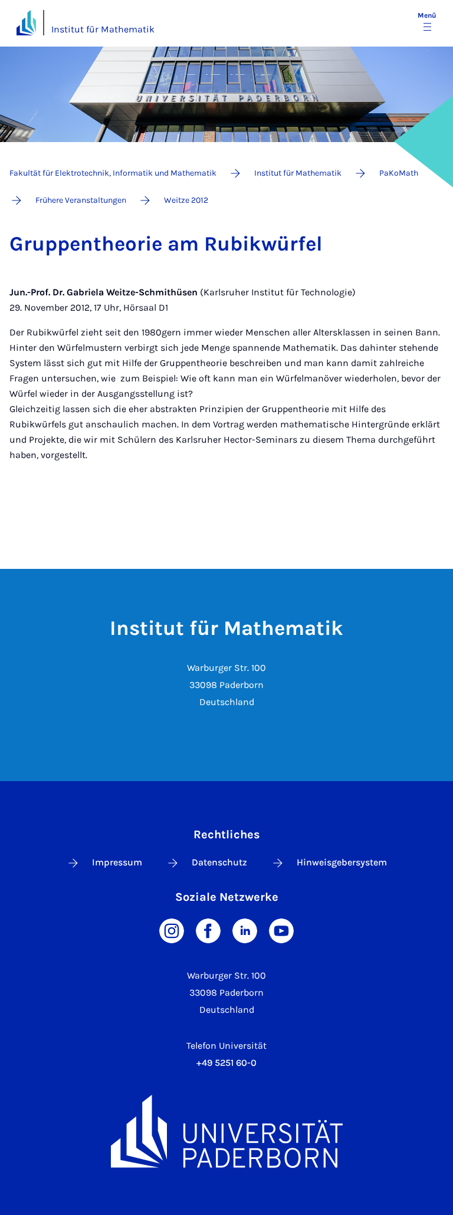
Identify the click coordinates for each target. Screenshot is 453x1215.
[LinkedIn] (244, 930)
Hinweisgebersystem (342, 862)
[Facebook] (208, 930)
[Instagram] (171, 930)
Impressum (117, 862)
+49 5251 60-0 (226, 1062)
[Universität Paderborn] (226, 1131)
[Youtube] (281, 930)
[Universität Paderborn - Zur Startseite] (26, 22)
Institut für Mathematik (103, 29)
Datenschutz (219, 862)
